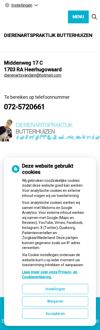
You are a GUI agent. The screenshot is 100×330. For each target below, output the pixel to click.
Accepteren (55, 314)
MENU (78, 16)
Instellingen (55, 289)
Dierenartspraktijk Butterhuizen (48, 35)
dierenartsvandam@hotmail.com (32, 75)
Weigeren (55, 301)
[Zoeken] (94, 17)
